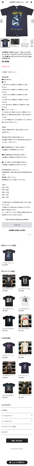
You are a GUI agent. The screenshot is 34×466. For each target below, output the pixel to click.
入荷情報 (4, 410)
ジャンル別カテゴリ (6, 421)
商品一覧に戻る (17, 441)
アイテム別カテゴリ (6, 415)
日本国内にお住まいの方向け (17, 230)
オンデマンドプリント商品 (8, 426)
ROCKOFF (4, 432)
